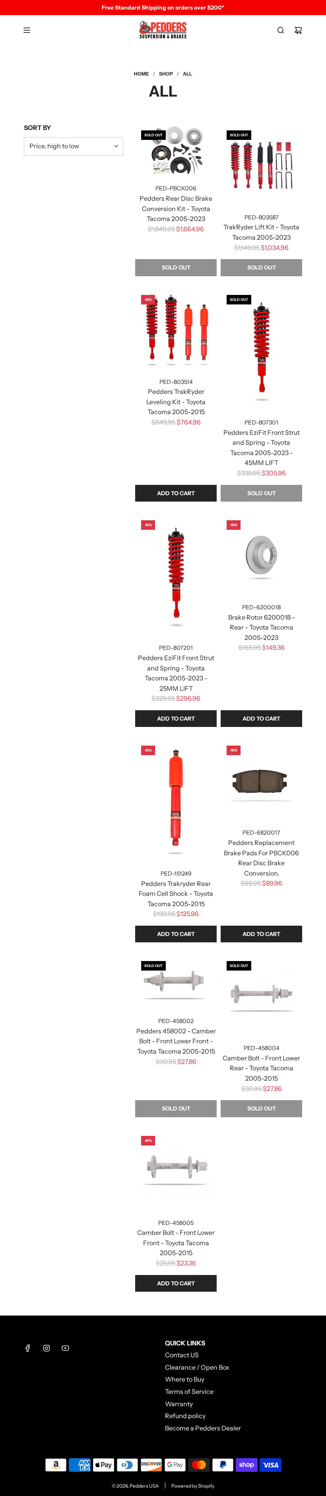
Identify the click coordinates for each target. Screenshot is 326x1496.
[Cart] (298, 30)
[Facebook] (28, 1348)
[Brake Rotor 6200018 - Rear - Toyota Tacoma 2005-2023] (261, 555)
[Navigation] (26, 30)
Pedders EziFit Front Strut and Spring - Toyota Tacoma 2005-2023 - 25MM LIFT (176, 673)
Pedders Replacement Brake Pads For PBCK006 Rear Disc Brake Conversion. (261, 858)
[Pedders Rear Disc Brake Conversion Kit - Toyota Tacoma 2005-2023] (176, 150)
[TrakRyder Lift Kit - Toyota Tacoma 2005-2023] (261, 165)
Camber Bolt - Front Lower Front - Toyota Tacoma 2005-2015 (176, 1243)
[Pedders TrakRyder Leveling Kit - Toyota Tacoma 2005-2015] (176, 329)
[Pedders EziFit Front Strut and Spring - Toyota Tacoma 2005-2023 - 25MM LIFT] (176, 575)
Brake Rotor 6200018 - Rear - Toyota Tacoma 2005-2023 (261, 627)
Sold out (176, 267)
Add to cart (176, 493)
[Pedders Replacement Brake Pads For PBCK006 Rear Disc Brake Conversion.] (261, 780)
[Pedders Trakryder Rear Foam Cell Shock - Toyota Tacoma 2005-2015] (176, 801)
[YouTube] (65, 1348)
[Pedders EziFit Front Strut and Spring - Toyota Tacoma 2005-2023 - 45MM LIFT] (261, 350)
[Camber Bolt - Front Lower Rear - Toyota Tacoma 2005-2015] (261, 996)
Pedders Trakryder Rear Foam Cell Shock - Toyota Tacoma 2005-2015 (176, 894)
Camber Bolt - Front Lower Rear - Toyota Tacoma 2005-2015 (261, 1068)
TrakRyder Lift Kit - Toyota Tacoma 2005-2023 (261, 232)
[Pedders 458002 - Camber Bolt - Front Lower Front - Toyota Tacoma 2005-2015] (176, 982)
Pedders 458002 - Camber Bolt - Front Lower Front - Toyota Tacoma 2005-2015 (176, 1041)
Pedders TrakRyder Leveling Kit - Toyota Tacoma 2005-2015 (176, 402)
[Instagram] (46, 1348)
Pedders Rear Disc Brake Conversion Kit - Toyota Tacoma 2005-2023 (176, 208)
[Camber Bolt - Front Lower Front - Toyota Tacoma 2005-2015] (176, 1170)
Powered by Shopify (192, 1486)
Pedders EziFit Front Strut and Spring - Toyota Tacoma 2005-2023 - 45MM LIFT (261, 447)
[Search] (280, 30)
